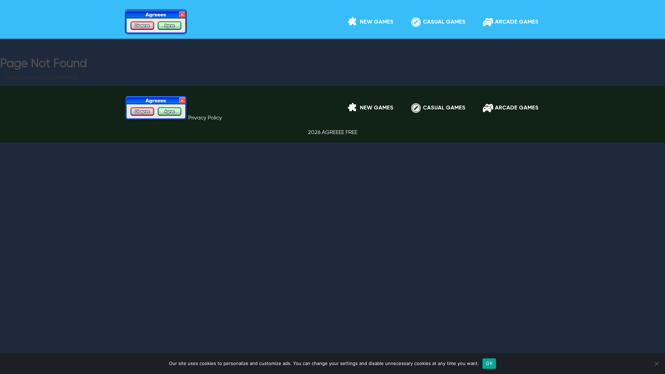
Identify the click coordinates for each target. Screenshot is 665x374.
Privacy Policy (205, 118)
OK (489, 363)
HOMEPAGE (63, 78)
